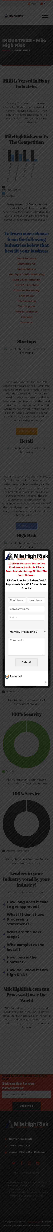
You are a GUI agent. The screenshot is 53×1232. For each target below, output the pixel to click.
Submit (26, 662)
